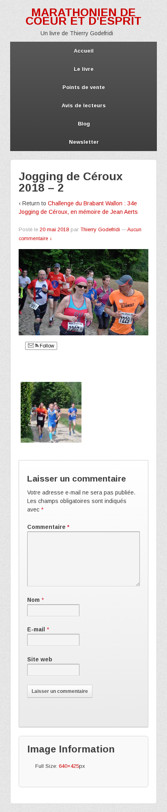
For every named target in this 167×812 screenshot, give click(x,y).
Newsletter (84, 142)
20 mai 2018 (54, 229)
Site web (39, 659)
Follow (46, 346)
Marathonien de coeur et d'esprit (83, 16)
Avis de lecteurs (84, 105)
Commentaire (48, 527)
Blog (84, 124)
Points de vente (83, 87)
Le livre (84, 69)
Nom (33, 600)
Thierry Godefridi (100, 229)
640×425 (69, 766)
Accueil (84, 51)
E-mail (36, 629)
